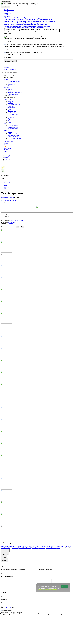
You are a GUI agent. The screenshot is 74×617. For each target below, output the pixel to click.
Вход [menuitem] (5, 69)
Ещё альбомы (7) (65, 548)
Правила (16, 614)
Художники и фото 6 (16, 548)
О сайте (13, 612)
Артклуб (9, 96)
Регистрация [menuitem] (12, 69)
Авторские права (63, 614)
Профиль (7, 182)
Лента (6, 184)
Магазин (7, 189)
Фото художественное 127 (9, 546)
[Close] (1, 573)
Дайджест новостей (10, 61)
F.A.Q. (8, 612)
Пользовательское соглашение (28, 614)
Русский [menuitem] (6, 67)
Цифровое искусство (7, 197)
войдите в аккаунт (32, 569)
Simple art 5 (27, 548)
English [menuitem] (12, 67)
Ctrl (18, 227)
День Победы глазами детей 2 (41, 548)
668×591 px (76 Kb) (17, 220)
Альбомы (7, 187)
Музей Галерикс (9, 76)
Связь (6, 185)
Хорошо (64, 586)
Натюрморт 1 (55, 548)
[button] (9, 10)
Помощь (3, 612)
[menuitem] (16, 67)
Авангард (10, 223)
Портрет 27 (35, 546)
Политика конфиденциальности (48, 614)
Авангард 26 (43, 546)
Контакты (19, 612)
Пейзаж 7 (6, 548)
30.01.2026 (11, 222)
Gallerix (8, 607)
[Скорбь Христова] (9, 200)
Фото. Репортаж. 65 (24, 546)
